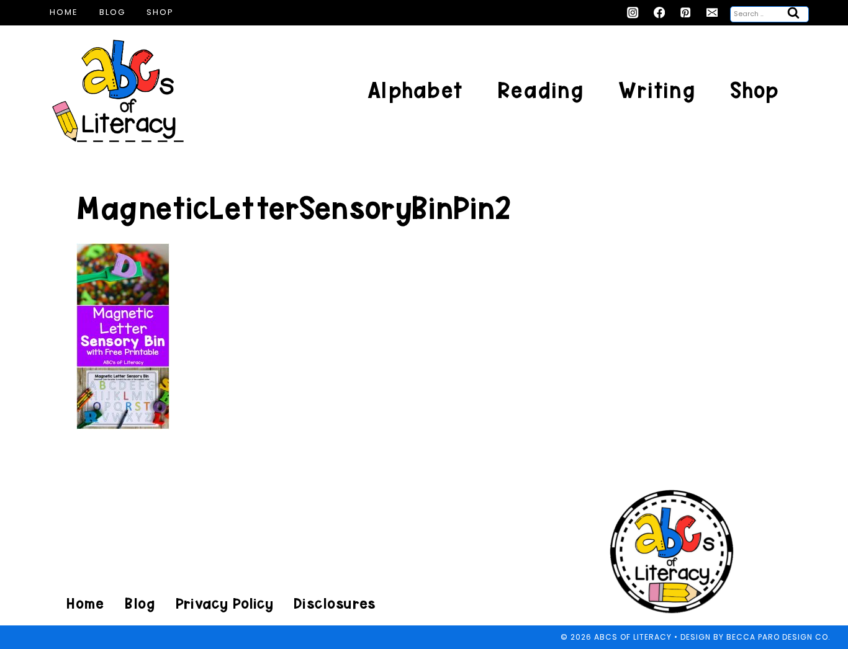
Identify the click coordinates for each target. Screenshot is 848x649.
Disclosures (334, 603)
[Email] (712, 12)
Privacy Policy (224, 603)
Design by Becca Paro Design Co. (755, 637)
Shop (160, 12)
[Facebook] (659, 12)
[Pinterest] (685, 12)
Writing (656, 90)
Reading (540, 90)
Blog (112, 12)
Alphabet (415, 90)
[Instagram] (632, 12)
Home (64, 12)
